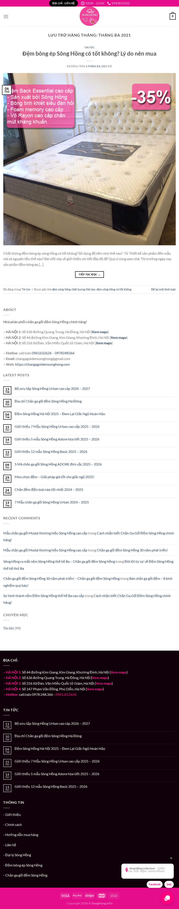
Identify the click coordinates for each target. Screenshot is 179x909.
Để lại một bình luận (163, 289)
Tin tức (89, 47)
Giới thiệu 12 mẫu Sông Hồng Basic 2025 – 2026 (51, 451)
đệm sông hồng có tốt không (113, 289)
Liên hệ (10, 845)
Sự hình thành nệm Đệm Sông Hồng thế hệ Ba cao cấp (43, 595)
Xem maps (100, 332)
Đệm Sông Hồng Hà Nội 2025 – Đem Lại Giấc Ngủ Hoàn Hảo (60, 414)
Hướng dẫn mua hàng (21, 834)
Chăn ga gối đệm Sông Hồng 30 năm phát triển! (132, 550)
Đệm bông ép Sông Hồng (23, 865)
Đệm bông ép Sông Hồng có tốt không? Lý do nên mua (89, 53)
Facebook (154, 884)
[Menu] (6, 16)
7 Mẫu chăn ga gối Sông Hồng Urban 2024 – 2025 (52, 502)
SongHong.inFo (102, 903)
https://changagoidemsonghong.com (42, 364)
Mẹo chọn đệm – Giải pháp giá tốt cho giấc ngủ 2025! (54, 477)
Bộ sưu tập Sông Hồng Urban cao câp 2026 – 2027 (52, 388)
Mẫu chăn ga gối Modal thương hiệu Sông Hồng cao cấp (45, 533)
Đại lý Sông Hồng (18, 855)
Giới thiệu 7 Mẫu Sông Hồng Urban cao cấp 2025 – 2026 (57, 426)
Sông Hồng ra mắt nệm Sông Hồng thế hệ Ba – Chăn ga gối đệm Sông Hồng (59, 561)
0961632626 (42, 353)
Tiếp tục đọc (89, 274)
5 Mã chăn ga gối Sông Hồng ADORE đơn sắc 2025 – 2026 (58, 464)
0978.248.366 (42, 694)
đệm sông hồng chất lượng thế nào (73, 289)
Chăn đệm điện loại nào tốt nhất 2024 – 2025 (49, 489)
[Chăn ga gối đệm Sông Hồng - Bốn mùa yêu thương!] (89, 16)
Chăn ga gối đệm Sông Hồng (26, 875)
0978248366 (64, 353)
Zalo (169, 884)
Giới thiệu (13, 814)
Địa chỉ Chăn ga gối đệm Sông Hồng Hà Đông (48, 401)
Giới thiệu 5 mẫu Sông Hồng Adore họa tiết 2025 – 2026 (57, 439)
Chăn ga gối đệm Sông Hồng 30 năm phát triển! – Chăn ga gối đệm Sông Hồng (61, 578)
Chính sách (13, 824)
